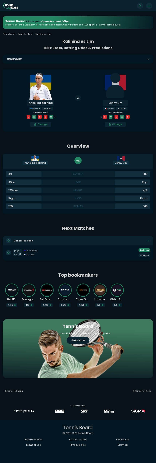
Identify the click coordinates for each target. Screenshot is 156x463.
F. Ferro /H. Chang (14, 391)
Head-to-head (33, 439)
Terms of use (33, 444)
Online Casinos (78, 439)
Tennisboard (9, 34)
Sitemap (123, 444)
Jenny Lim (115, 103)
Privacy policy (78, 444)
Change (42, 124)
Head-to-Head (25, 34)
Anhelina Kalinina (41, 103)
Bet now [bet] (145, 250)
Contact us (122, 439)
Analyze (144, 255)
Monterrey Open (23, 240)
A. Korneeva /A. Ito (142, 391)
